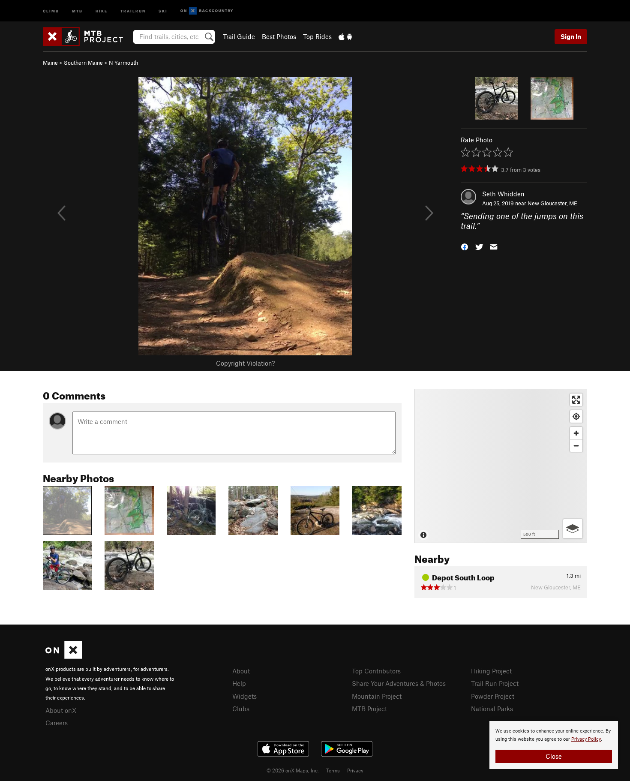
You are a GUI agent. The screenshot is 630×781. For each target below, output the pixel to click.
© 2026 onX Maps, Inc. (293, 770)
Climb (51, 10)
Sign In (571, 36)
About (241, 671)
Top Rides (317, 36)
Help (239, 683)
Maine (50, 62)
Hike (102, 10)
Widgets (244, 696)
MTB (77, 10)
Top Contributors (376, 671)
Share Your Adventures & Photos (399, 683)
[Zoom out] (576, 445)
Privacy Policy (586, 739)
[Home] (87, 36)
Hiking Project (491, 671)
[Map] (501, 466)
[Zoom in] (576, 433)
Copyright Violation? (245, 363)
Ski (163, 10)
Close (554, 756)
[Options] (572, 528)
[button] (464, 246)
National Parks (492, 708)
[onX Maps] (63, 656)
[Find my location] (576, 416)
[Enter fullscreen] (576, 400)
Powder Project (492, 696)
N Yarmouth (123, 62)
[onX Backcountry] (207, 11)
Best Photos (279, 36)
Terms (333, 770)
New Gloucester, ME (552, 203)
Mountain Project (377, 696)
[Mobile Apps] (345, 36)
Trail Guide (239, 36)
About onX (60, 710)
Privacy (355, 770)
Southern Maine (83, 62)
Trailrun (133, 10)
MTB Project (369, 708)
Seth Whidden (503, 194)
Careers (56, 723)
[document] (553, 745)
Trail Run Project (495, 683)
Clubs (240, 708)
